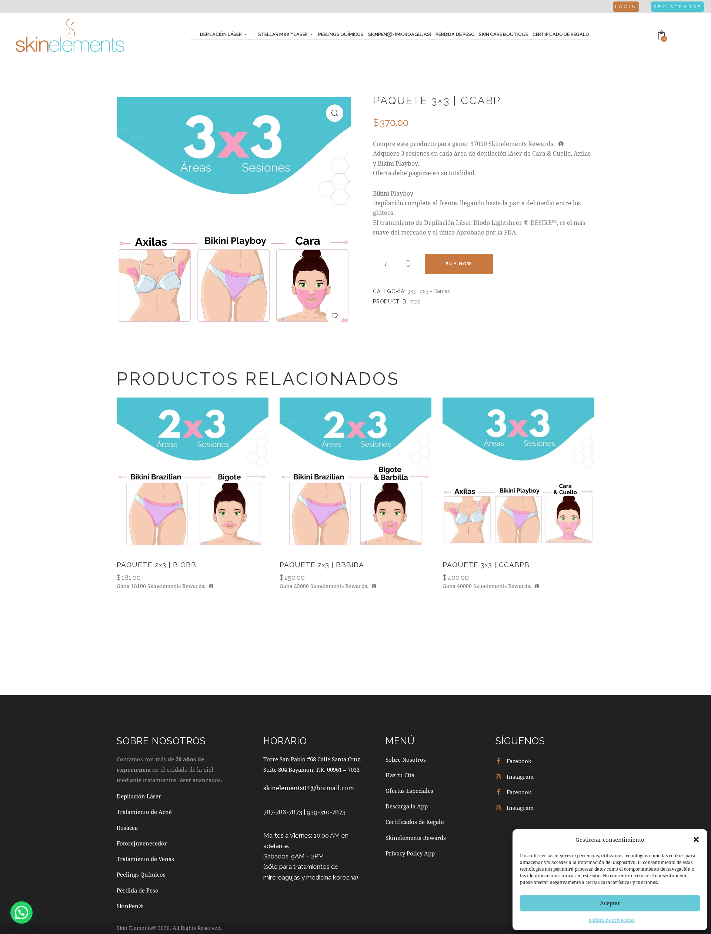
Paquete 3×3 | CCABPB (486, 565)
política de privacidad (612, 920)
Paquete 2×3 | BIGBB (156, 565)
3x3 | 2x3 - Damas (428, 291)
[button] (696, 839)
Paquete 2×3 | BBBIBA (322, 565)
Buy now (458, 264)
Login (626, 6)
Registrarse (677, 6)
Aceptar (610, 903)
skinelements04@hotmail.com (308, 788)
